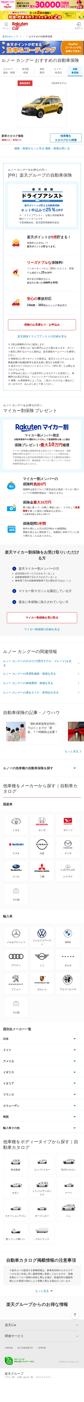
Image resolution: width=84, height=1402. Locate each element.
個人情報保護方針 (25, 1348)
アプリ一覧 (9, 1377)
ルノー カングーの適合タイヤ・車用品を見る (31, 692)
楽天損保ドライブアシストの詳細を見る (42, 336)
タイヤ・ (58, 71)
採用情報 (42, 1348)
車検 (42, 71)
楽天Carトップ (10, 36)
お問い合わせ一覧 (25, 1377)
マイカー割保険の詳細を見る (42, 629)
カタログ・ (9, 71)
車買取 (25, 71)
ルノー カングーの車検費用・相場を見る (28, 683)
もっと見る (72, 751)
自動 (75, 71)
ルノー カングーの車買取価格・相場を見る (29, 673)
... (24, 36)
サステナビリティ (44, 1377)
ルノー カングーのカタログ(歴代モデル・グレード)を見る (37, 663)
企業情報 (9, 1348)
